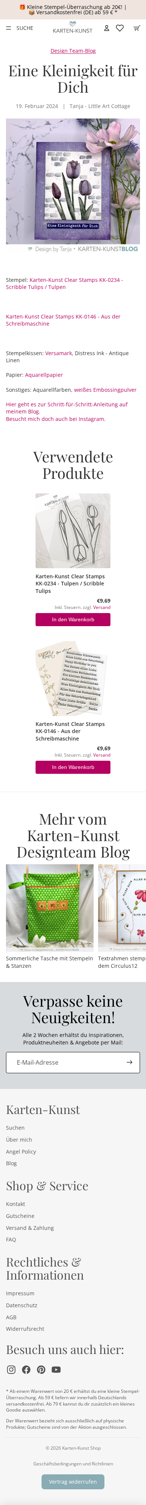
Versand (101, 607)
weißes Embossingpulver (105, 389)
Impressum (20, 1293)
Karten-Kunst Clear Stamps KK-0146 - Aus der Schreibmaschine (70, 731)
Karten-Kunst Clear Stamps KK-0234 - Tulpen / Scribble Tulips (70, 583)
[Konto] (106, 28)
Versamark (58, 353)
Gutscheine (20, 1215)
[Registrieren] (129, 1062)
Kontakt (15, 1203)
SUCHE (24, 27)
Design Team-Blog (73, 50)
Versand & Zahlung (30, 1227)
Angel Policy (21, 1151)
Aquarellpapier (44, 374)
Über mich (19, 1139)
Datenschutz (21, 1305)
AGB (11, 1317)
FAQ (11, 1239)
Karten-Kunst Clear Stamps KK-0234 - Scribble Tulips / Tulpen (64, 283)
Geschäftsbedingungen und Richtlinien (73, 1464)
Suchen (15, 1127)
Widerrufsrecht (25, 1328)
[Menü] (8, 28)
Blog (11, 1163)
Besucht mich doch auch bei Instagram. (56, 418)
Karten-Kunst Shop (81, 1448)
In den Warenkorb (73, 619)
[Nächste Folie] (132, 917)
